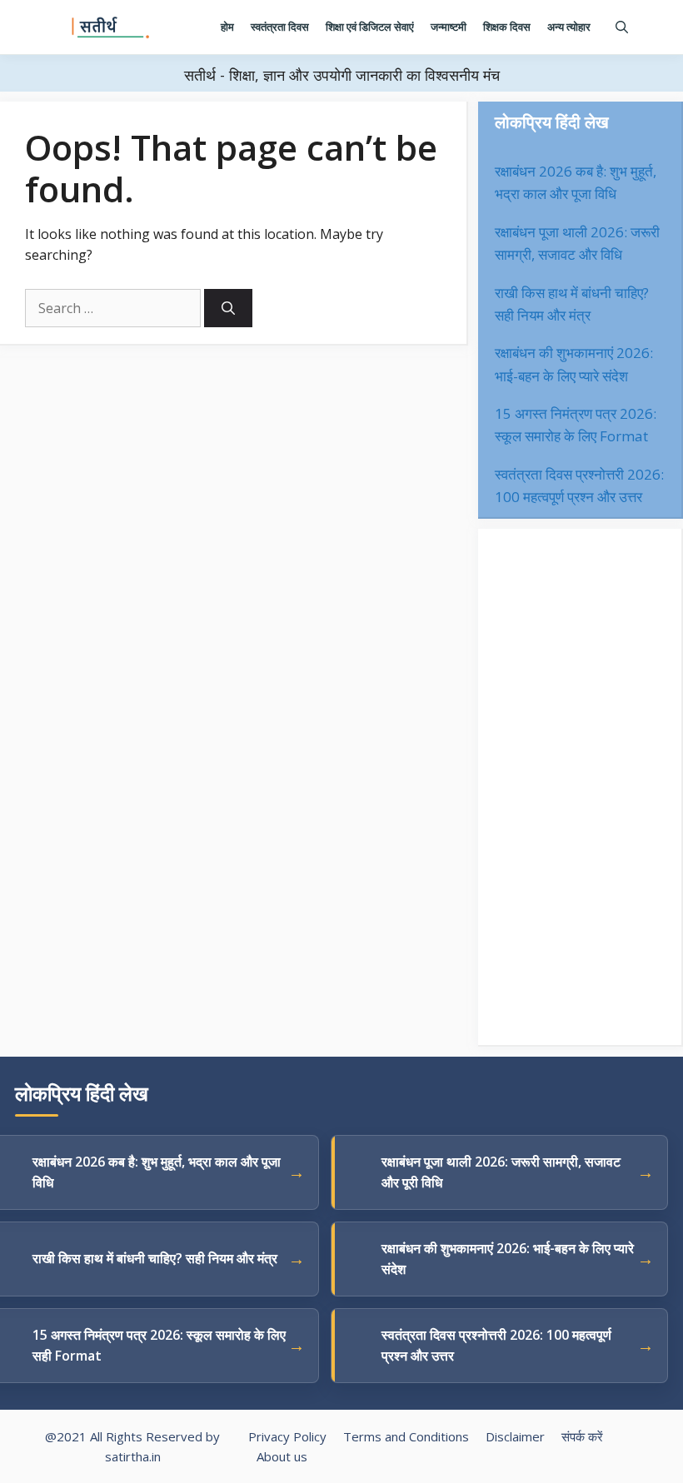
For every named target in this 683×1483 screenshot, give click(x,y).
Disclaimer (515, 1436)
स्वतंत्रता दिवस (280, 26)
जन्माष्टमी (448, 26)
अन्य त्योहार (569, 26)
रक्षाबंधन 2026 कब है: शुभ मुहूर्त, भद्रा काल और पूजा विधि (156, 1172)
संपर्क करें (582, 1436)
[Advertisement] (580, 787)
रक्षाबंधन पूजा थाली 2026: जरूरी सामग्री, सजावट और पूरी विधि (501, 1172)
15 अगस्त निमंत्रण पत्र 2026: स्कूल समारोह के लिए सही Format (159, 1345)
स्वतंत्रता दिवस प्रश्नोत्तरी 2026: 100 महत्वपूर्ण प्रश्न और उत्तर (496, 1345)
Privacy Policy (287, 1436)
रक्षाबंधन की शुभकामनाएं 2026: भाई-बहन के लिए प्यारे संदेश (507, 1258)
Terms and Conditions (406, 1436)
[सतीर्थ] (111, 27)
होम (227, 26)
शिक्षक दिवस (507, 26)
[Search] (228, 308)
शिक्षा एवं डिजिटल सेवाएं (370, 26)
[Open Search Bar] (622, 27)
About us (282, 1456)
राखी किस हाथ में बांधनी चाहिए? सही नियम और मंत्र (154, 1258)
